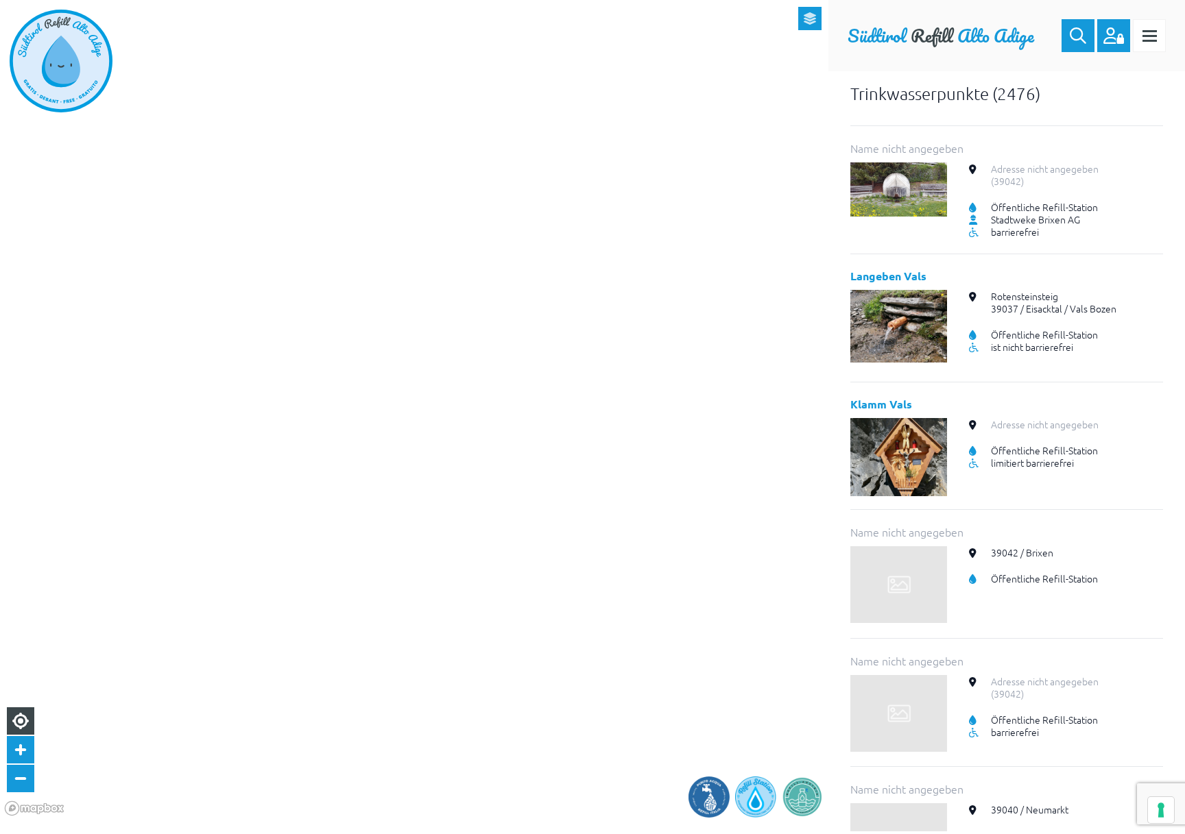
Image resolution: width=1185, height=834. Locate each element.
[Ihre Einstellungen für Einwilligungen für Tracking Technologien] (1161, 810)
